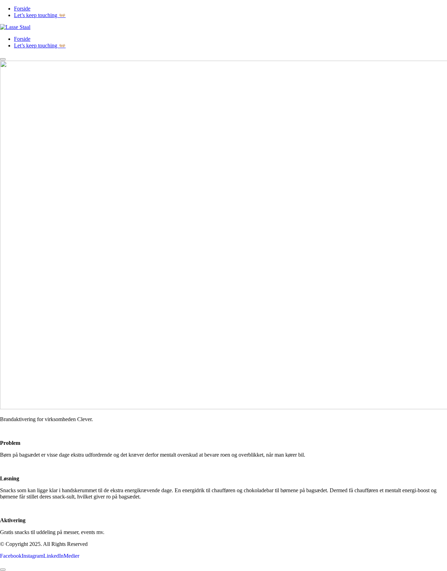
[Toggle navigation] (3, 59)
